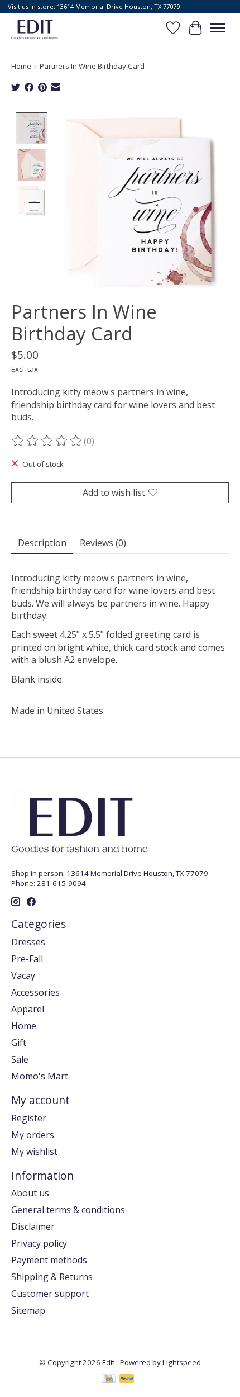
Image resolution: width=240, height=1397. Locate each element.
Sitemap (28, 1310)
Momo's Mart (39, 1076)
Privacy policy (39, 1243)
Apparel (27, 1009)
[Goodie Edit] (34, 27)
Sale (19, 1059)
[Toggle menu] (218, 28)
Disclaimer (33, 1226)
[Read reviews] (47, 441)
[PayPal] (126, 1379)
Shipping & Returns (52, 1277)
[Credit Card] (109, 1379)
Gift (18, 1042)
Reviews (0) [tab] (103, 543)
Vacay (23, 975)
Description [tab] (42, 543)
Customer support (50, 1293)
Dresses (28, 942)
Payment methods (49, 1260)
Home (21, 66)
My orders (32, 1135)
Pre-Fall (27, 959)
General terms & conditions (68, 1210)
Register (28, 1118)
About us (30, 1193)
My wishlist (34, 1151)
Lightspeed (181, 1362)
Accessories (35, 992)
